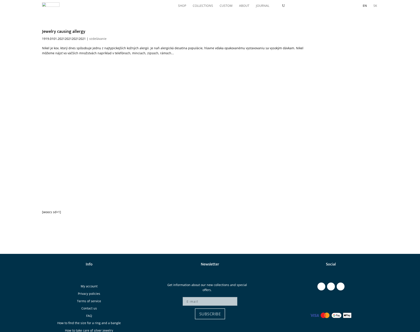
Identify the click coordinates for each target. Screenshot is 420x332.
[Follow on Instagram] (331, 286)
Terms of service (89, 301)
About (244, 6)
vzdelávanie (98, 39)
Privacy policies (89, 294)
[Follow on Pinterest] (341, 286)
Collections (203, 6)
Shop (182, 6)
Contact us (89, 308)
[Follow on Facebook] (321, 286)
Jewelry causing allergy (63, 31)
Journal (262, 6)
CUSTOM (226, 6)
